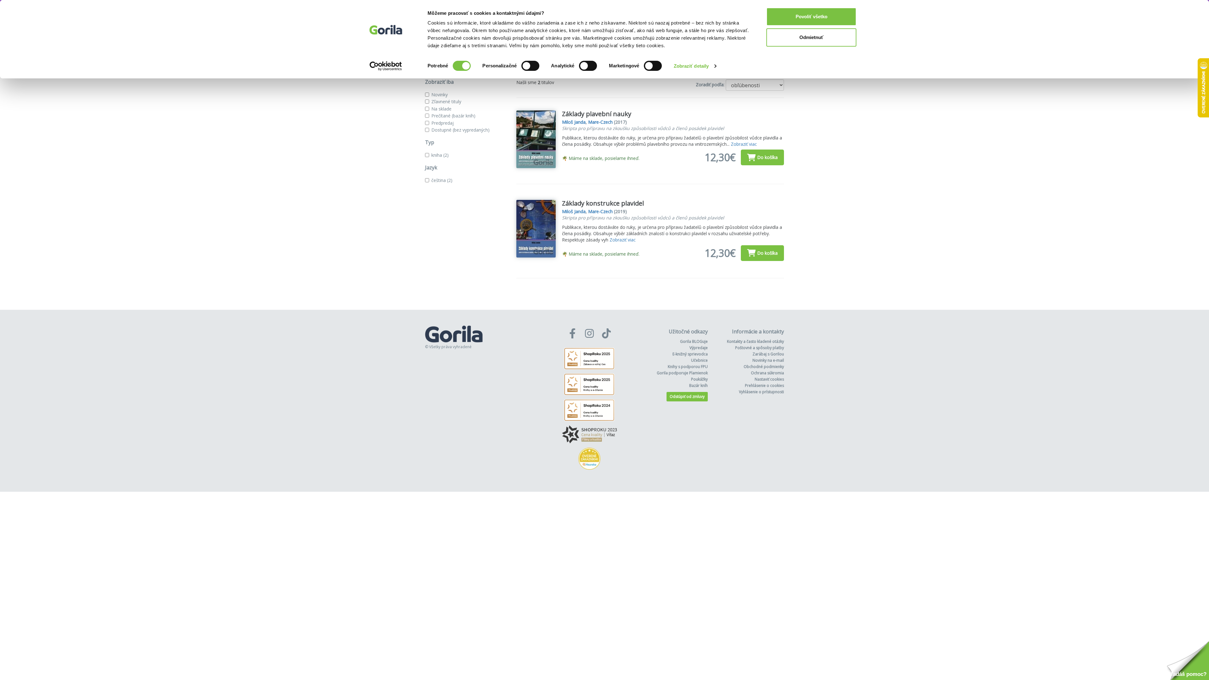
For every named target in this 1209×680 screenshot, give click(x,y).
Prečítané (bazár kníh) (453, 116)
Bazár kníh (698, 385)
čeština (441, 180)
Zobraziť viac (744, 144)
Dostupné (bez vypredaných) (460, 130)
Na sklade (441, 109)
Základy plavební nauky (596, 114)
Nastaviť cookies (769, 379)
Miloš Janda (574, 122)
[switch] (530, 66)
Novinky (439, 95)
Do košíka (767, 157)
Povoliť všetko (811, 16)
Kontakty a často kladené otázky (755, 341)
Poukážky (699, 379)
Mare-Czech (600, 122)
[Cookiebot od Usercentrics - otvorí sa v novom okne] (385, 66)
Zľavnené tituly (446, 102)
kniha (440, 155)
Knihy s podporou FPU (688, 366)
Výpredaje (699, 347)
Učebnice (699, 360)
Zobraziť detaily (691, 66)
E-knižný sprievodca (690, 354)
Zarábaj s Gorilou (768, 354)
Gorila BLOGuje (694, 341)
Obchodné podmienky (764, 366)
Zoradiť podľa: (710, 85)
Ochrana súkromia (767, 373)
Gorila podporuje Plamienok (682, 373)
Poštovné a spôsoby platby (759, 347)
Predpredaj (442, 123)
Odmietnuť (811, 37)
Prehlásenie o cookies (764, 385)
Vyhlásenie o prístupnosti (761, 391)
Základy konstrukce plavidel (603, 203)
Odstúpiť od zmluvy (687, 396)
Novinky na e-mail (768, 360)
